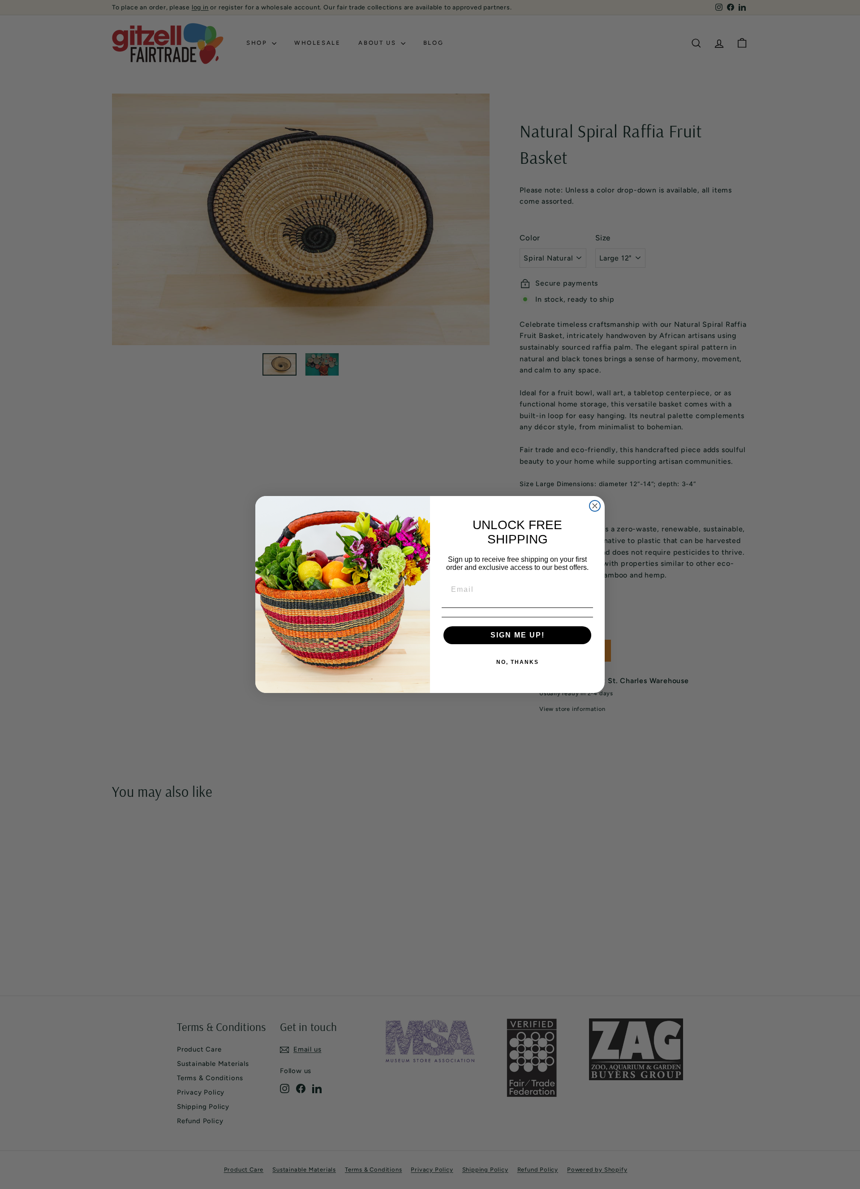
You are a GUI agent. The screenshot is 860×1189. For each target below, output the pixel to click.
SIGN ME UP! (517, 635)
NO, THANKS (517, 662)
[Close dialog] (594, 505)
